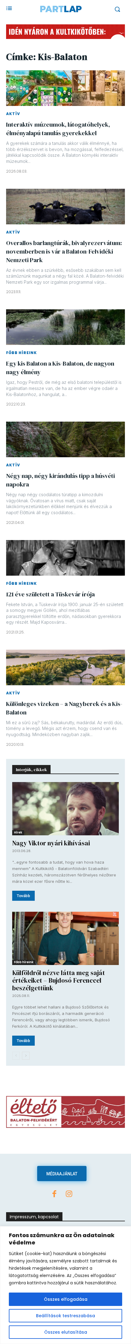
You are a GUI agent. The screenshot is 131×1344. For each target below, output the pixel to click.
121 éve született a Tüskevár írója (50, 594)
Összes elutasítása (65, 1332)
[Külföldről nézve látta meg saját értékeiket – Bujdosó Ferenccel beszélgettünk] (65, 938)
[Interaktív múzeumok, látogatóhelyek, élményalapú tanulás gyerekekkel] (65, 88)
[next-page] (26, 1056)
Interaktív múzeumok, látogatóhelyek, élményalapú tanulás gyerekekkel (58, 128)
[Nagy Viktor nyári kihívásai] (65, 808)
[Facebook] (54, 1194)
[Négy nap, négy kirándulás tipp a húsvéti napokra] (65, 439)
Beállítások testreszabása (65, 1316)
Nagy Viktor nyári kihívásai (51, 843)
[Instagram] (69, 1194)
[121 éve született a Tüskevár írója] (65, 558)
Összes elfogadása (65, 1299)
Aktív (13, 114)
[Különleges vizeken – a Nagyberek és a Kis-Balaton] (65, 667)
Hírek (18, 832)
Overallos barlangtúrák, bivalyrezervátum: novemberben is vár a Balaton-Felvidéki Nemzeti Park (64, 251)
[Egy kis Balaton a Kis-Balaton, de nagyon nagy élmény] (65, 327)
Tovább (23, 895)
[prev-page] (16, 1056)
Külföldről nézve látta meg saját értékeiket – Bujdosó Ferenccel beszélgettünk (58, 980)
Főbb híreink (21, 353)
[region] (65, 1285)
